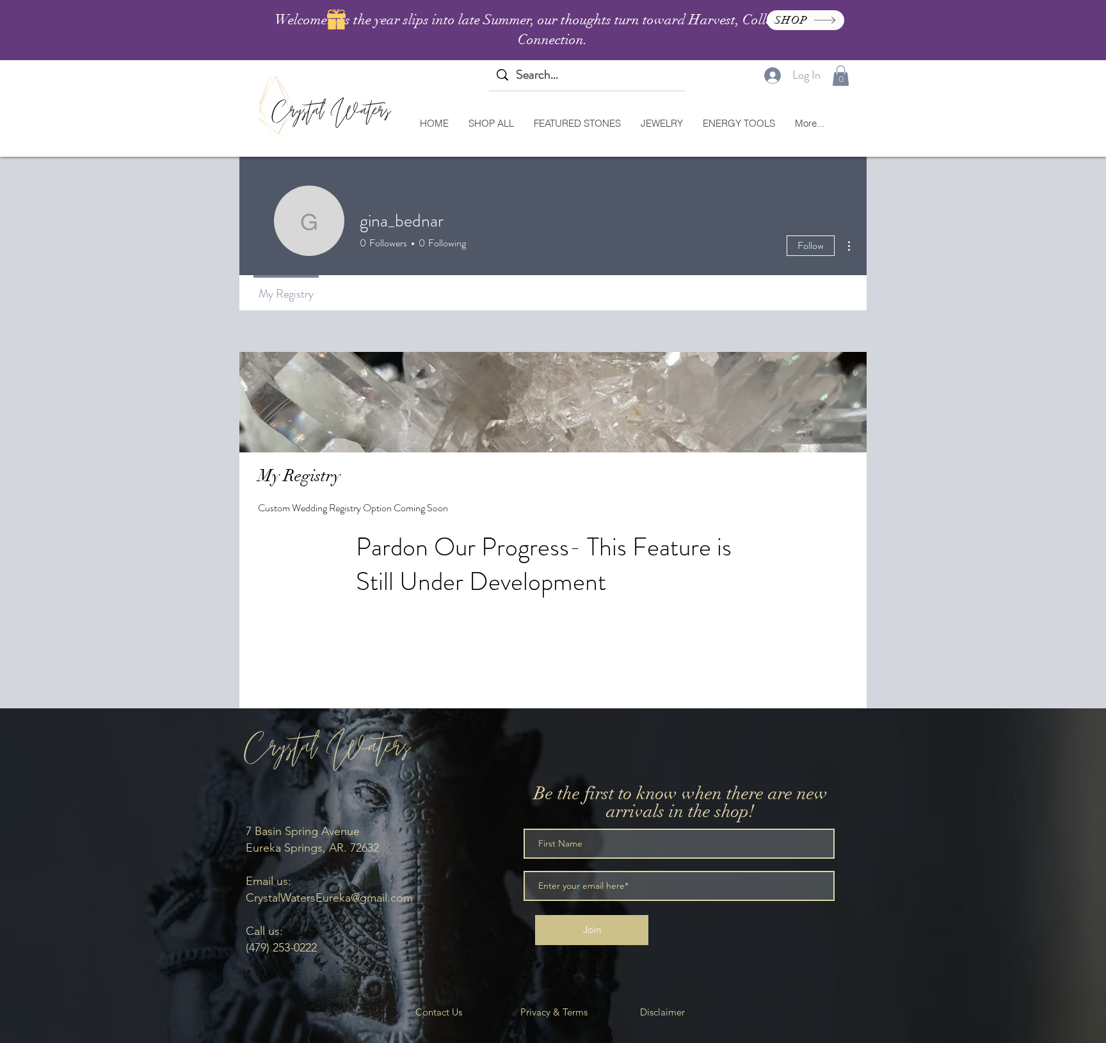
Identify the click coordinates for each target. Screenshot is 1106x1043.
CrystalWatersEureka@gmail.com (329, 898)
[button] (840, 75)
